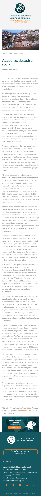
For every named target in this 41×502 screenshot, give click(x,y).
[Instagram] (33, 485)
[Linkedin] (27, 485)
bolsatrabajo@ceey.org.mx (13, 480)
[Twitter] (13, 485)
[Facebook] (7, 485)
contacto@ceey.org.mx (17, 478)
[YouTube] (20, 485)
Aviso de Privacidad (13, 493)
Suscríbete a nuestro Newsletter (20, 452)
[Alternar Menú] (34, 6)
